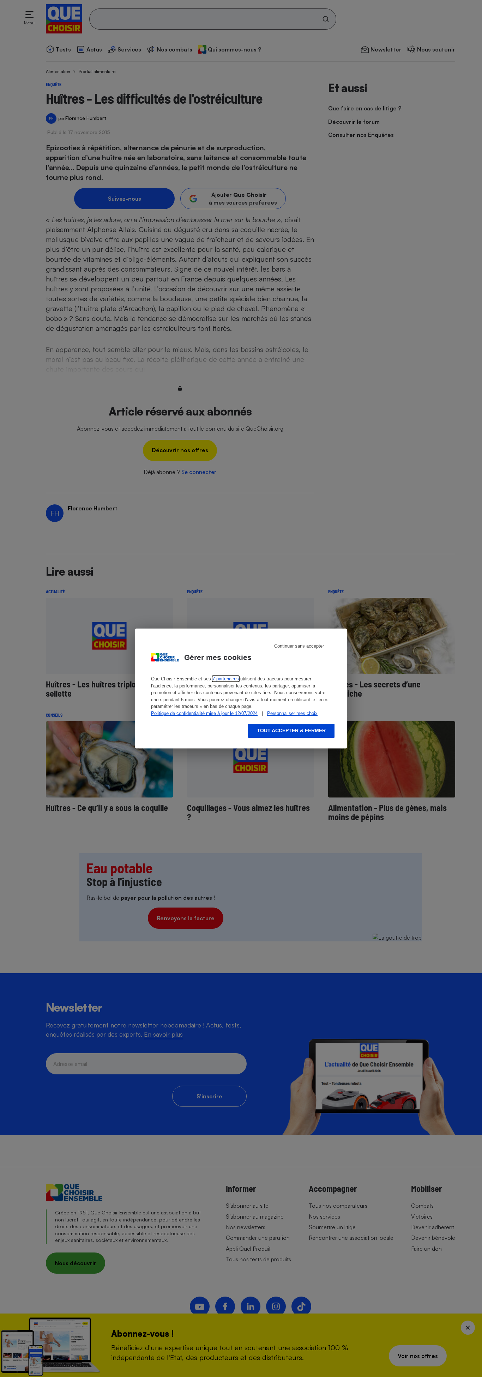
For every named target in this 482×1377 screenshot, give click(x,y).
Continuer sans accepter (299, 646)
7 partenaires (225, 678)
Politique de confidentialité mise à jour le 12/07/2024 (204, 713)
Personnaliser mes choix (292, 713)
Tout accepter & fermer (291, 730)
